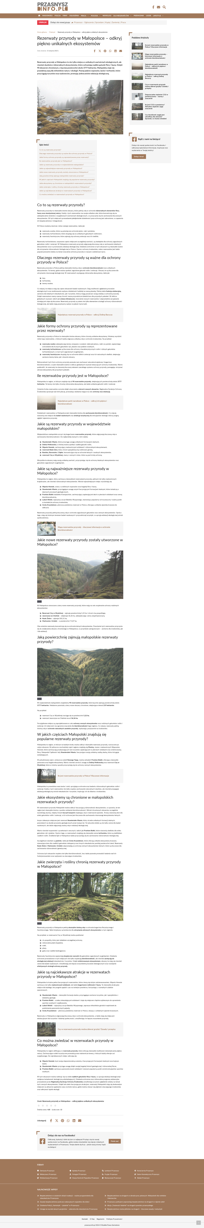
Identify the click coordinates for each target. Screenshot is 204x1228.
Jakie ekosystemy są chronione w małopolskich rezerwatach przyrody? (65, 183)
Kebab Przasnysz (143, 1178)
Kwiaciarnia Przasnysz (145, 1171)
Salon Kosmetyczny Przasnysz (148, 1174)
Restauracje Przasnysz (113, 1178)
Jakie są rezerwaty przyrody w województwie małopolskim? (61, 165)
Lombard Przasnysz (112, 1171)
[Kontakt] (158, 7)
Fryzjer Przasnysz (111, 1174)
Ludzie (148, 15)
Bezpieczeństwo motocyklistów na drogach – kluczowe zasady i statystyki (134, 1209)
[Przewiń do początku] (198, 1223)
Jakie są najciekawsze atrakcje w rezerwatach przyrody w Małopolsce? (65, 191)
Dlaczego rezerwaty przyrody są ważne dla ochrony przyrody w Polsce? (65, 153)
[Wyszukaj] (164, 7)
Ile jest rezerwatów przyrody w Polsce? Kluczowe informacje (83, 776)
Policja (58, 15)
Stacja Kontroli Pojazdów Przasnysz (85, 1178)
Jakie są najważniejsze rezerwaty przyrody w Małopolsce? (60, 168)
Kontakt (85, 1219)
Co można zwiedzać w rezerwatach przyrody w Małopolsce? (61, 194)
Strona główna (42, 32)
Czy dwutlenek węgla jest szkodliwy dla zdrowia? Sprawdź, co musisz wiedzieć (156, 116)
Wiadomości (47, 15)
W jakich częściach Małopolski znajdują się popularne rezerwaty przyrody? (67, 179)
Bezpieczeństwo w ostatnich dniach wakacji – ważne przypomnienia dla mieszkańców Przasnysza (66, 1197)
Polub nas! (115, 1141)
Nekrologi (107, 15)
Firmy (65, 15)
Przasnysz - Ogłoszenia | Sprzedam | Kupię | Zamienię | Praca (100, 22)
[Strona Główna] (39, 15)
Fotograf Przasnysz (79, 1174)
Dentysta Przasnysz (47, 1171)
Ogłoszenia (74, 15)
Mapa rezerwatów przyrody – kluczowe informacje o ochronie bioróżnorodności (84, 528)
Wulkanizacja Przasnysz (48, 1178)
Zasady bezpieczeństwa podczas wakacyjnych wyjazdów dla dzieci (64, 1202)
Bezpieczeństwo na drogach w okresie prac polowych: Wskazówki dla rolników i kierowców (136, 1197)
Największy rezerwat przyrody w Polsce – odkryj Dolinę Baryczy (85, 315)
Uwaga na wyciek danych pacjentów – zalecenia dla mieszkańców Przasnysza (68, 1209)
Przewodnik (139, 15)
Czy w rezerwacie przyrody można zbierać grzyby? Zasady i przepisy (87, 1029)
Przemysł (52, 32)
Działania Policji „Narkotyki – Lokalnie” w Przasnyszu (59, 1205)
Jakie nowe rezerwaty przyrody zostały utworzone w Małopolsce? (63, 172)
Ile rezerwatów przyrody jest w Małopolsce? (55, 161)
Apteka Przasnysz (78, 1171)
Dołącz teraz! (139, 156)
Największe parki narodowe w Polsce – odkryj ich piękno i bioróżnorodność (82, 402)
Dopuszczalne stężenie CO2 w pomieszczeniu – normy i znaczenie (156, 96)
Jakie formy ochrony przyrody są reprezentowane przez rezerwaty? (64, 157)
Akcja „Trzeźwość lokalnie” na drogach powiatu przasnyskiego (130, 1205)
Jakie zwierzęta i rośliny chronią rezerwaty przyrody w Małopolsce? (64, 187)
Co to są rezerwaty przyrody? (50, 150)
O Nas (92, 1219)
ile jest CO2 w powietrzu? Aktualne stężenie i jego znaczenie (155, 106)
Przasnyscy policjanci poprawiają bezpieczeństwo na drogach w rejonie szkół (135, 1202)
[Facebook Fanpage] (152, 7)
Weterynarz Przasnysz (48, 1174)
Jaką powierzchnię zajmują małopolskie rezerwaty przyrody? (61, 176)
